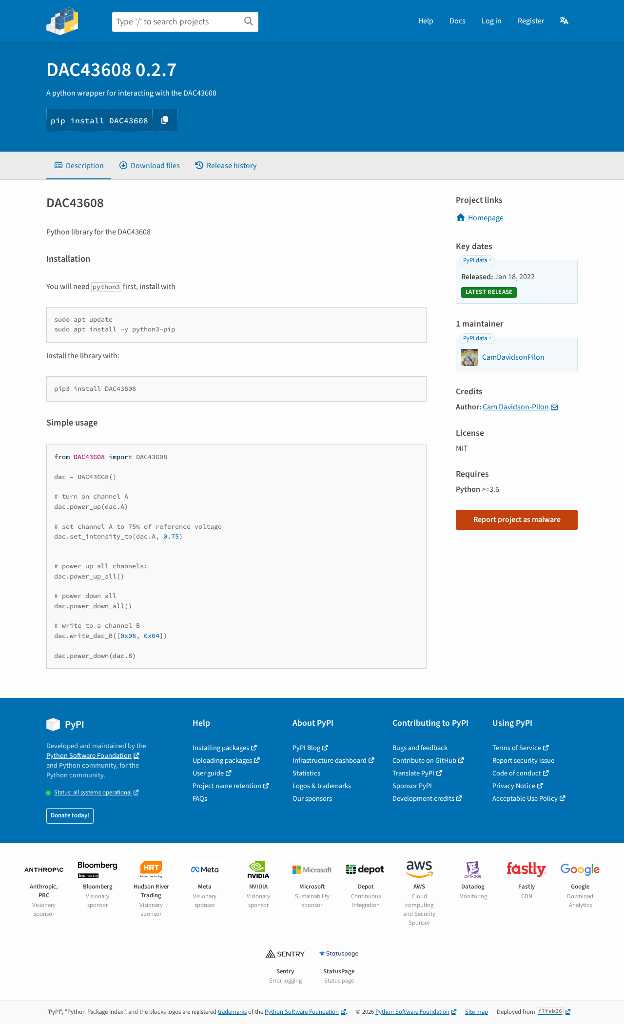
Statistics (306, 773)
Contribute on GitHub (424, 760)
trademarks (232, 1011)
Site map (476, 1011)
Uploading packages (222, 760)
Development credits (423, 798)
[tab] (78, 165)
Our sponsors (312, 798)
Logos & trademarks (321, 786)
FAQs (200, 798)
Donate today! (70, 815)
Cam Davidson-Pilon (516, 407)
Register (531, 21)
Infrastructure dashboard (329, 760)
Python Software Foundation (89, 756)
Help (425, 21)
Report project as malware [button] (517, 519)
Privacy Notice (513, 786)
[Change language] (565, 21)
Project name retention (227, 786)
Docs (457, 21)
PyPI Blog (306, 748)
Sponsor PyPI (412, 786)
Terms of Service (516, 748)
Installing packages (221, 748)
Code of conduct (516, 773)
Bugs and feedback (420, 748)
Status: (93, 793)
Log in (492, 21)
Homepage (486, 218)
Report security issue (523, 760)
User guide (208, 773)
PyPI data (475, 260)
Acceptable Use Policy (525, 798)
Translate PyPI (413, 773)
